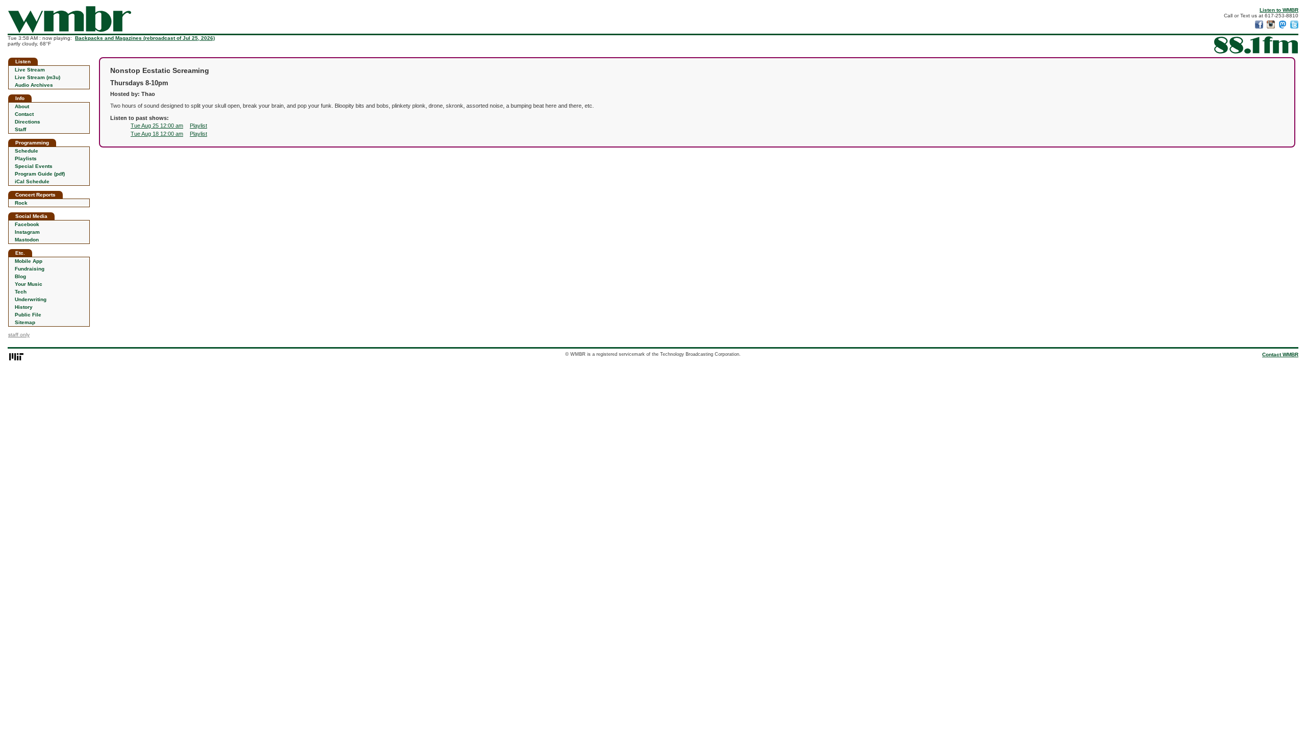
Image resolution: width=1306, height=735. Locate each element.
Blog (20, 276)
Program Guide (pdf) (40, 174)
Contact (24, 114)
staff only (19, 334)
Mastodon (27, 239)
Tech (21, 292)
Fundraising (29, 269)
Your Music (28, 284)
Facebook (27, 224)
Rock (21, 203)
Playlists (26, 158)
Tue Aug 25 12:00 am (157, 125)
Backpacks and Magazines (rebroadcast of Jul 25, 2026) (145, 38)
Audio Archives (34, 85)
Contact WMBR (1280, 354)
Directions (27, 122)
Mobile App (28, 261)
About (22, 106)
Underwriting (30, 299)
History (24, 307)
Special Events (34, 166)
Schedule (26, 151)
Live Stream (30, 69)
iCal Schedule (32, 181)
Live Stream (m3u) (37, 77)
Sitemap (25, 322)
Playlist (198, 125)
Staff (20, 129)
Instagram (27, 232)
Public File (28, 314)
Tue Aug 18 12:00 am (157, 134)
